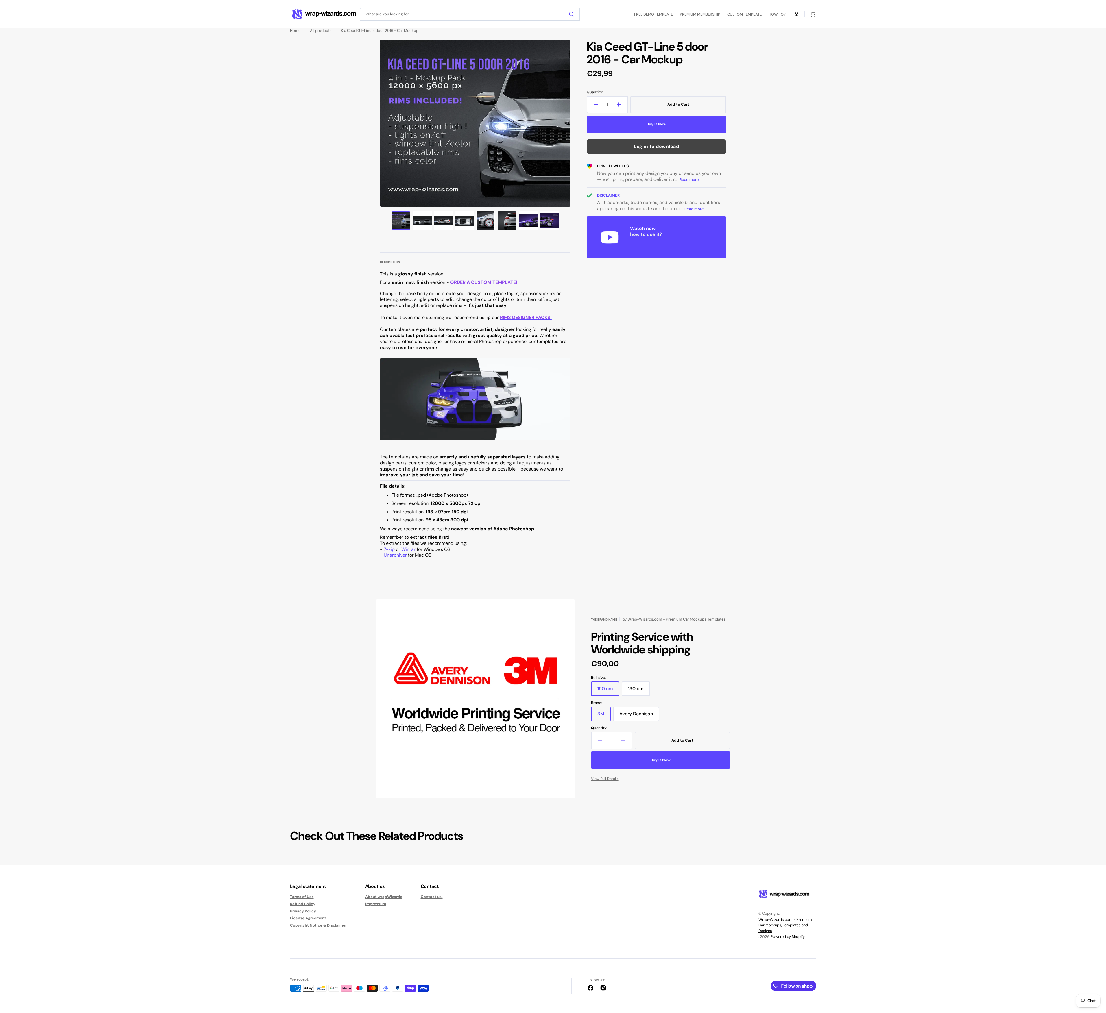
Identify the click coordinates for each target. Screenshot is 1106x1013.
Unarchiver (395, 555)
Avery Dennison (639, 716)
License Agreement (308, 918)
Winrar (408, 549)
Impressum (375, 903)
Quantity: (595, 92)
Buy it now (656, 124)
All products (321, 30)
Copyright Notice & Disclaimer (318, 925)
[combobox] (470, 14)
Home (295, 30)
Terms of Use (302, 897)
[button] (796, 14)
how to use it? (646, 234)
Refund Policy (302, 903)
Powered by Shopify (788, 936)
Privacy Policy (303, 911)
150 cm (608, 691)
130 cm (639, 691)
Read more (689, 179)
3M (604, 716)
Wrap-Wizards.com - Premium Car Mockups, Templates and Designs (785, 925)
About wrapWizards (383, 897)
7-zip (390, 549)
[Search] (572, 14)
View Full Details (605, 778)
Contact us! (432, 897)
